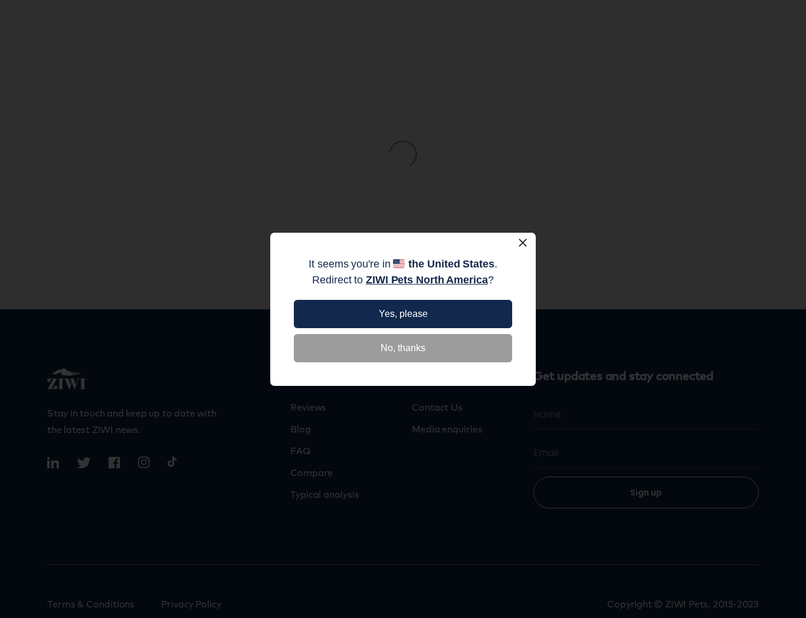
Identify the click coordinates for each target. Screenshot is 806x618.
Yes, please (403, 314)
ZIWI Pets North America (427, 280)
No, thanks (403, 348)
